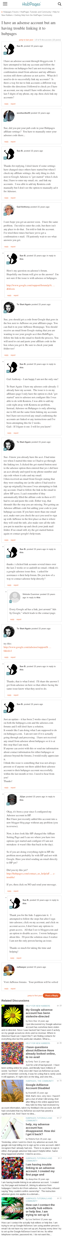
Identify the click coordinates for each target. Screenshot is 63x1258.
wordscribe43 (23, 113)
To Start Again (24, 304)
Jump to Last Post (26, 40)
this (21, 259)
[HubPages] (31, 4)
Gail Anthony (23, 207)
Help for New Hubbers (38, 1006)
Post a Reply (51, 995)
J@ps (22, 797)
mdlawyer (21, 967)
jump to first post (35, 995)
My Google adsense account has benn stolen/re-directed (39, 1013)
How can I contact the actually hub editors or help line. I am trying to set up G (40, 1209)
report (13, 104)
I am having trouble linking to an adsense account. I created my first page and (40, 1169)
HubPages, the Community (40, 1081)
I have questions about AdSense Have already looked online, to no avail (41, 1052)
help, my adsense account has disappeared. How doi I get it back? (40, 1129)
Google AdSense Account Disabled (38, 1086)
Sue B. (20, 46)
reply (6, 104)
